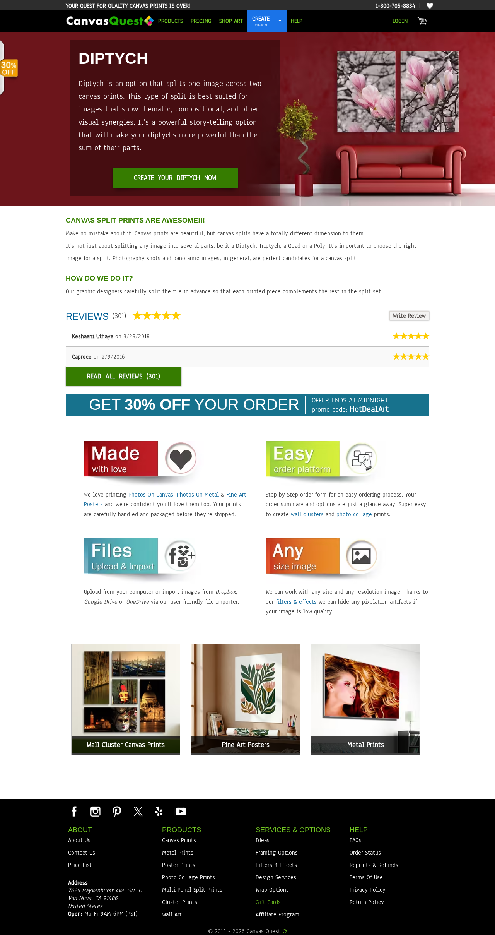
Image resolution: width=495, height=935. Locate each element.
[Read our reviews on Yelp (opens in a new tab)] (159, 811)
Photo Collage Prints (188, 877)
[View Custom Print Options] (280, 21)
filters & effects (296, 602)
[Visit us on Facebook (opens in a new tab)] (74, 811)
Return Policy (367, 902)
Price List (80, 865)
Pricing (201, 21)
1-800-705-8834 (395, 6)
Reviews (87, 316)
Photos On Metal (198, 494)
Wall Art (172, 914)
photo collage (354, 514)
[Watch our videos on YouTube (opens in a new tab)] (180, 811)
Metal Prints (177, 852)
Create (261, 18)
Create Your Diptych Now (175, 177)
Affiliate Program (277, 914)
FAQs (356, 840)
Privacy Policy (368, 890)
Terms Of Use (366, 877)
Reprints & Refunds (374, 865)
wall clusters (307, 514)
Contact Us (81, 852)
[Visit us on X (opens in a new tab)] (137, 811)
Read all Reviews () (123, 376)
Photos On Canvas (150, 494)
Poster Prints (178, 865)
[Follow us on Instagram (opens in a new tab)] (95, 811)
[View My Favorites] (429, 6)
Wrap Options (272, 890)
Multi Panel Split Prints (192, 890)
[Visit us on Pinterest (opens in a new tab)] (116, 811)
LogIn (400, 21)
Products (170, 21)
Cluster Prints (179, 902)
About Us (79, 840)
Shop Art (231, 21)
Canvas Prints (179, 840)
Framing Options (277, 852)
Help (296, 21)
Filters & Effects (276, 865)
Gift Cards (268, 902)
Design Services (276, 877)
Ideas (263, 840)
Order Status (365, 852)
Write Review (409, 316)
